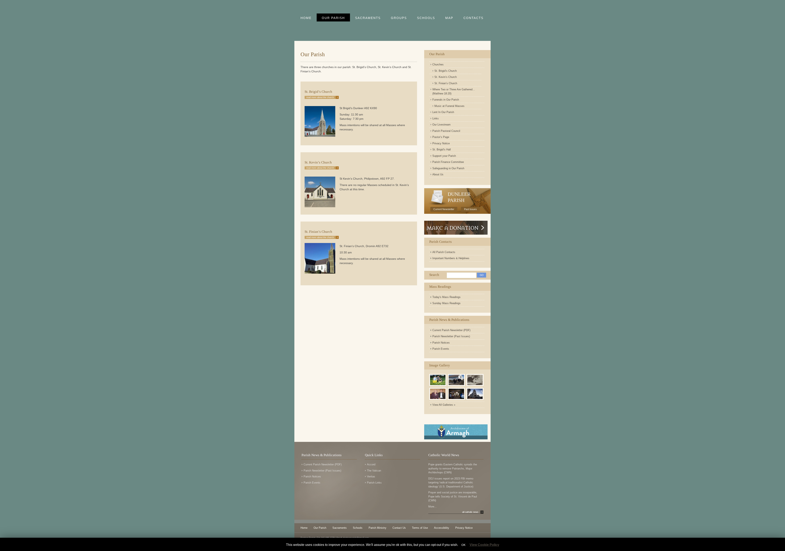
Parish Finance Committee (448, 162)
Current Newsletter (443, 209)
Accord (371, 464)
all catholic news (472, 512)
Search (434, 275)
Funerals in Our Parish (445, 99)
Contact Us (399, 527)
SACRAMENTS (368, 18)
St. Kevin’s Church (445, 76)
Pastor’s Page (440, 137)
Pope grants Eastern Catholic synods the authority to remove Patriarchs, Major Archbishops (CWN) (452, 468)
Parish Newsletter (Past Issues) (451, 336)
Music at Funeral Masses (449, 106)
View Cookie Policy (484, 545)
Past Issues (470, 209)
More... (432, 506)
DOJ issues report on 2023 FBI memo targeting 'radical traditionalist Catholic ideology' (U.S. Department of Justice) (450, 482)
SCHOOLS (426, 18)
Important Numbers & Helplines (450, 258)
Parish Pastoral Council (446, 130)
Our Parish (437, 54)
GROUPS (399, 18)
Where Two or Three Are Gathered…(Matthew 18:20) (453, 91)
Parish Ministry (377, 527)
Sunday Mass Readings (446, 303)
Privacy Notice (441, 143)
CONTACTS (473, 18)
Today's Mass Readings (446, 297)
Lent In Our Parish (443, 112)
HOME (306, 18)
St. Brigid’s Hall (441, 149)
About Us (437, 174)
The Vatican (374, 470)
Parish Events (440, 348)
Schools (357, 527)
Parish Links (374, 482)
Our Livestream (441, 124)
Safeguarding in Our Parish (448, 168)
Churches (438, 64)
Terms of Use (420, 527)
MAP (449, 18)
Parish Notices (441, 342)
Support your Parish (444, 155)
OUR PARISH (333, 18)
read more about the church (322, 97)
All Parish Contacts (443, 252)
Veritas (371, 476)
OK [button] (463, 545)
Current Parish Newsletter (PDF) (451, 330)
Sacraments (339, 527)
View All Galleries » (443, 404)
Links (435, 118)
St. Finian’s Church (445, 83)
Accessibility (441, 527)
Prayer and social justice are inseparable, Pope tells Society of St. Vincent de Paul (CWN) (452, 496)
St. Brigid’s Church (445, 70)
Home (304, 527)
